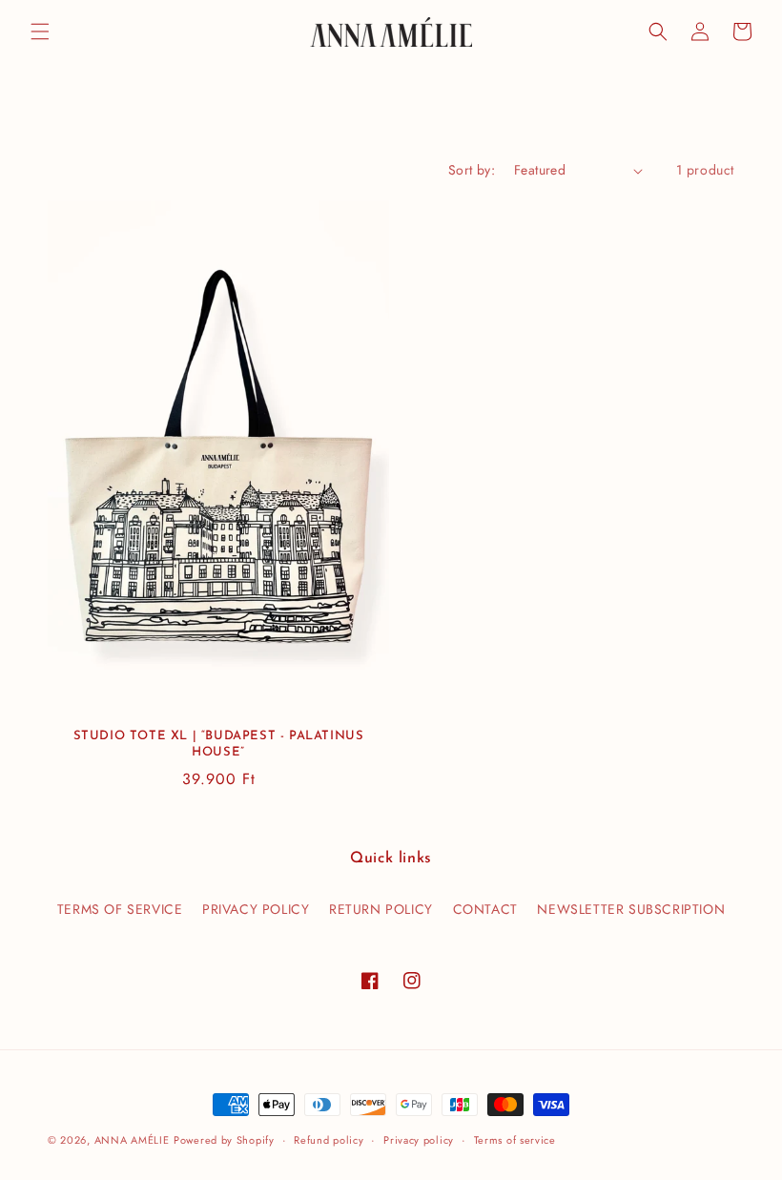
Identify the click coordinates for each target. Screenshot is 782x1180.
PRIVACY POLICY (255, 909)
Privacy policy (418, 1140)
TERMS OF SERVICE (120, 909)
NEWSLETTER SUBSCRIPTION (631, 909)
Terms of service (515, 1140)
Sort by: (471, 169)
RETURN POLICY (381, 909)
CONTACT (485, 909)
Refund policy (328, 1140)
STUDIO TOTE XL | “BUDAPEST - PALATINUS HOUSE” (218, 744)
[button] (40, 31)
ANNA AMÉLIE (132, 1140)
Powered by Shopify (224, 1140)
